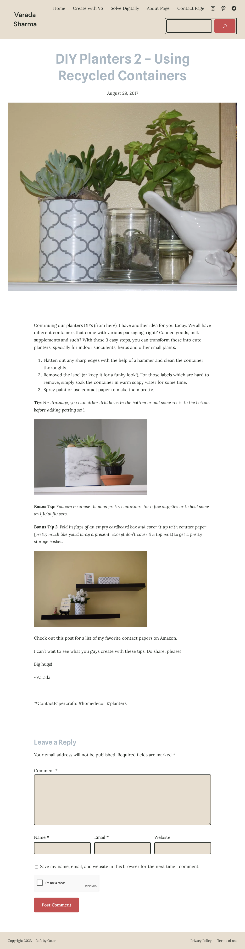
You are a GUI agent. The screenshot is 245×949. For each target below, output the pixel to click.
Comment (45, 770)
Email (101, 837)
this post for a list (73, 638)
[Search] (224, 26)
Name (41, 837)
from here (105, 325)
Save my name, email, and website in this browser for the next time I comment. (119, 866)
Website (162, 837)
